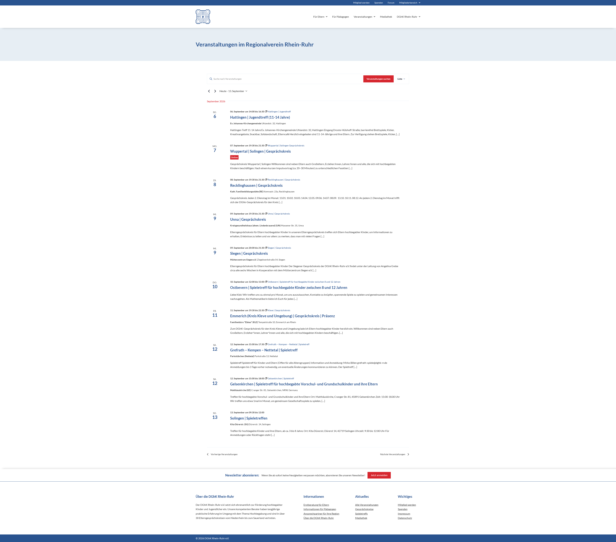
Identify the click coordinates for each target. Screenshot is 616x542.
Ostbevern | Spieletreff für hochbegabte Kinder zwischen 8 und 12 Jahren (288, 287)
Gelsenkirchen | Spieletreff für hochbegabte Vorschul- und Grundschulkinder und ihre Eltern (304, 384)
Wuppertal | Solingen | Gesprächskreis (260, 151)
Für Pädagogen (340, 16)
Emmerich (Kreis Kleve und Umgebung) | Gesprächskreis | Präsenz (282, 316)
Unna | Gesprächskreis (248, 219)
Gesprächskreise (364, 509)
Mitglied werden (361, 2)
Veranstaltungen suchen (378, 78)
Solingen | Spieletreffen (248, 418)
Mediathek (386, 16)
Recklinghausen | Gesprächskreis (256, 185)
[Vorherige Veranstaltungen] (209, 91)
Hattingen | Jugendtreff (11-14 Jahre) (260, 117)
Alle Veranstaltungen (366, 504)
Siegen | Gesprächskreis (249, 253)
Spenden (378, 2)
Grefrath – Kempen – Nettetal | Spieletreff (264, 350)
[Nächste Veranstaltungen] (215, 91)
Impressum (404, 513)
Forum (391, 2)
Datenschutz (405, 517)
